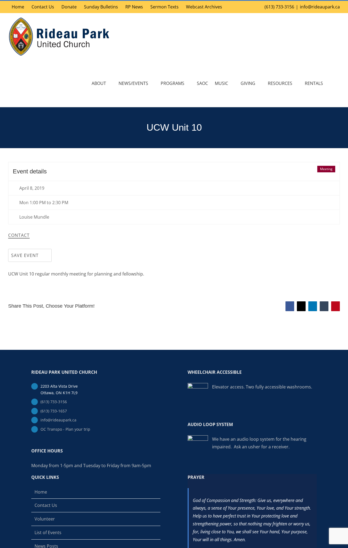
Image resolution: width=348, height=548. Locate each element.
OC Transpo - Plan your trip (65, 429)
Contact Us (46, 505)
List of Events (48, 532)
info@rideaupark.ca (320, 7)
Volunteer (45, 519)
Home (41, 492)
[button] (331, 83)
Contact (19, 235)
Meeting (326, 169)
